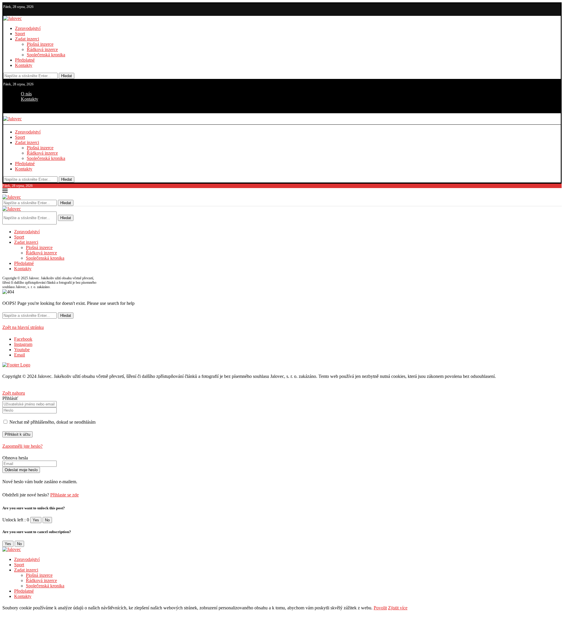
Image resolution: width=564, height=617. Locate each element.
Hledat (66, 76)
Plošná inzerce (40, 44)
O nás (26, 93)
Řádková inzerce (42, 49)
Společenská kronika (46, 54)
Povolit (380, 607)
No (47, 520)
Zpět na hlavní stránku (23, 327)
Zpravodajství (28, 28)
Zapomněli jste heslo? (22, 446)
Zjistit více (397, 607)
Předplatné (25, 60)
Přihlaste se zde (64, 494)
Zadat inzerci (27, 38)
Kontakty (23, 65)
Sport (20, 33)
